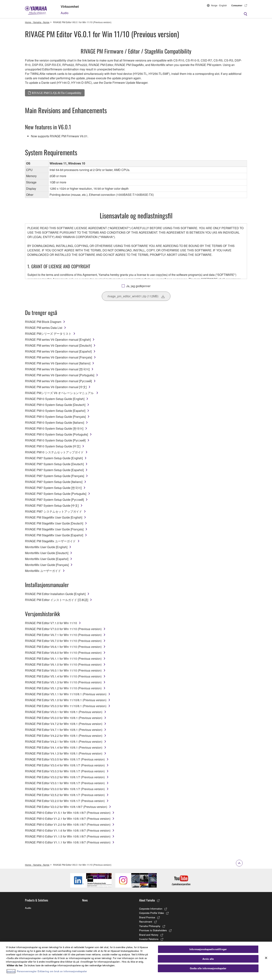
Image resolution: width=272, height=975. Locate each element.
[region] (136, 958)
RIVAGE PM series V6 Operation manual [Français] (58, 357)
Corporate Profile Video (151, 913)
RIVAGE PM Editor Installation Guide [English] (55, 594)
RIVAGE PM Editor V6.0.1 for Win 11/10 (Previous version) (63, 670)
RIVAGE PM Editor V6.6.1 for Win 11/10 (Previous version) (63, 647)
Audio (64, 13)
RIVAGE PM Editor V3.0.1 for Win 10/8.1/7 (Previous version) (65, 783)
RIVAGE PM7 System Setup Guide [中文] (52, 505)
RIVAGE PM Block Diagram (43, 322)
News (85, 900)
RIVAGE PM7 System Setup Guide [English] (54, 458)
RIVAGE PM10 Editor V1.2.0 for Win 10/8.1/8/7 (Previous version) (67, 824)
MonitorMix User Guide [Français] (47, 565)
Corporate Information (150, 908)
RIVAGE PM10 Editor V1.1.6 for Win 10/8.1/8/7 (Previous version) (67, 830)
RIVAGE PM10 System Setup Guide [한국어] (54, 428)
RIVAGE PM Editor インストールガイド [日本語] (56, 600)
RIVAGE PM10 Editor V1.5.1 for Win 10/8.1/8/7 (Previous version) (67, 812)
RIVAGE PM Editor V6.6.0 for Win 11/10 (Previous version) (63, 652)
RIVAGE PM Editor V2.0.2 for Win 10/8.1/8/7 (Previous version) (66, 807)
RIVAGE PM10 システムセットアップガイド (54, 452)
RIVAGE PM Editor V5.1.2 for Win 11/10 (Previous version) (63, 688)
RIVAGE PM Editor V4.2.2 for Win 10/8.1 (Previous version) (63, 735)
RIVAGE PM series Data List (43, 327)
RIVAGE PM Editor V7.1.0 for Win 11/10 (51, 623)
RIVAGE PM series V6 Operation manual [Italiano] (57, 363)
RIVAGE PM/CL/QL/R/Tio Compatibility (56, 92)
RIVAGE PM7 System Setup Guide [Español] (54, 470)
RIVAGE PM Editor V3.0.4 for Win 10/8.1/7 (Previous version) (65, 765)
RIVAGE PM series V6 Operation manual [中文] (56, 387)
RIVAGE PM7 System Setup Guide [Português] (55, 493)
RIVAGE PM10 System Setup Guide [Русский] (55, 440)
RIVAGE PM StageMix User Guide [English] (53, 517)
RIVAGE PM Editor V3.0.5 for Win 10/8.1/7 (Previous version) (65, 759)
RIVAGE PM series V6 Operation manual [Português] (59, 375)
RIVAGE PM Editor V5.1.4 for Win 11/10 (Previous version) (63, 676)
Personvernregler (27, 971)
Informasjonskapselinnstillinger (208, 949)
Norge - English (219, 5)
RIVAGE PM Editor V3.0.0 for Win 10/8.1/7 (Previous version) (65, 789)
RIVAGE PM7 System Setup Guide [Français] (54, 476)
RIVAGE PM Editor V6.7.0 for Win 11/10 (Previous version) (63, 641)
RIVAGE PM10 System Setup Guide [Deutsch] (55, 405)
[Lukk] (266, 958)
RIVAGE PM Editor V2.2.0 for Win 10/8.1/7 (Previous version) (65, 801)
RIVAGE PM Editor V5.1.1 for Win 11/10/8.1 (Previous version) (65, 694)
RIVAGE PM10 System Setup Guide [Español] (55, 410)
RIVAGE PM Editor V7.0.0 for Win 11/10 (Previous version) (63, 629)
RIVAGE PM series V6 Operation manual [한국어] (57, 369)
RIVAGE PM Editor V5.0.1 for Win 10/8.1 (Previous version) (63, 712)
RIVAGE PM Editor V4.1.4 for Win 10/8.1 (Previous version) (63, 747)
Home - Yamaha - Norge (37, 22)
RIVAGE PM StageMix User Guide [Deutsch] (54, 523)
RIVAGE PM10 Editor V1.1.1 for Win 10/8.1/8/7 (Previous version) (67, 842)
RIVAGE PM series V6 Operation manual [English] (58, 339)
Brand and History (148, 934)
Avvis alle (208, 959)
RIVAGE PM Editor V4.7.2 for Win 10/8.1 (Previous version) (63, 724)
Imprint (11, 971)
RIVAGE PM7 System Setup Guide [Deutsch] (54, 464)
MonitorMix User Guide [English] (46, 547)
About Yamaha (147, 900)
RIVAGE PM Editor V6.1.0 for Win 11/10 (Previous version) (63, 664)
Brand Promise (147, 917)
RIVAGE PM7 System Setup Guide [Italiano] (53, 482)
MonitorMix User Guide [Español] (46, 559)
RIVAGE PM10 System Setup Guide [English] (54, 399)
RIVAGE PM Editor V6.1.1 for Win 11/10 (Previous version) (63, 658)
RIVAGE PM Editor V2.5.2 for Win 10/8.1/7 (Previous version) (65, 795)
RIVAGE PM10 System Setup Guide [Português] (56, 434)
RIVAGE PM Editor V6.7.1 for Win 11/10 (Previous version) (63, 635)
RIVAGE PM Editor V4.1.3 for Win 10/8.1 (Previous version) (63, 753)
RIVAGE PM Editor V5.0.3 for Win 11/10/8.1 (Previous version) (65, 706)
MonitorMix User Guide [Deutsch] (46, 553)
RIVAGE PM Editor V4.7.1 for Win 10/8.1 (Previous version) (63, 729)
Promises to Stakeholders (153, 930)
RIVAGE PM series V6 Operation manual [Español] (58, 351)
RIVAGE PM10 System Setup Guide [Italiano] (54, 422)
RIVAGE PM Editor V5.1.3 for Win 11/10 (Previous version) (63, 682)
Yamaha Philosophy (149, 926)
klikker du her (15, 965)
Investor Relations (149, 939)
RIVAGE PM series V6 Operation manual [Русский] (58, 381)
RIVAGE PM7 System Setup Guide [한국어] (53, 488)
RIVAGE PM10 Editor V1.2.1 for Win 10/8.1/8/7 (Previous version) (67, 818)
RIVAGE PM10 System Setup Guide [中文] (52, 446)
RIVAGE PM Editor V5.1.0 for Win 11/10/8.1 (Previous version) (65, 700)
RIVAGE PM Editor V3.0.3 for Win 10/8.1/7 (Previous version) (65, 771)
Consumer (236, 5)
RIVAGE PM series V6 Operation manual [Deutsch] (58, 345)
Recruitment (145, 921)
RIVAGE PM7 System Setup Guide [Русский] (54, 499)
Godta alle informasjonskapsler (208, 968)
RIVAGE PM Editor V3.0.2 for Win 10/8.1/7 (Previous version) (65, 777)
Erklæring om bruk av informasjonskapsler (62, 971)
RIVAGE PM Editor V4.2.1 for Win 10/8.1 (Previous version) (63, 741)
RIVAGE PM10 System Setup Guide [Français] (55, 416)
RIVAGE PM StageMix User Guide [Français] (54, 529)
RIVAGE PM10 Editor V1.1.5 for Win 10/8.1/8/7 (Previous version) (67, 836)
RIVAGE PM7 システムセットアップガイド (53, 511)
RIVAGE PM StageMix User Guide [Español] (54, 535)
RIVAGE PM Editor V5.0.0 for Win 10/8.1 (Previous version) (63, 718)
